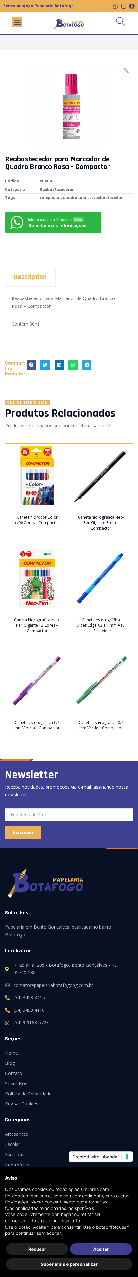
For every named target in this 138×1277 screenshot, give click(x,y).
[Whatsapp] (116, 6)
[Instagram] (124, 6)
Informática (17, 1165)
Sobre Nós (16, 1083)
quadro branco (77, 198)
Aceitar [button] (101, 1249)
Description (30, 277)
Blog (10, 1063)
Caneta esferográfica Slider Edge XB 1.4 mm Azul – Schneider (100, 625)
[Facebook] (132, 6)
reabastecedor (108, 198)
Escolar (12, 1144)
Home (11, 1053)
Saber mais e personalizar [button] (69, 1264)
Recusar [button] (37, 1249)
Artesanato (16, 1134)
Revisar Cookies (21, 1104)
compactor (50, 198)
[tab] (69, 277)
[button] (17, 22)
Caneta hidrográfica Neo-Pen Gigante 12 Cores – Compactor (37, 625)
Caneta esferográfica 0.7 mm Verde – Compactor (101, 725)
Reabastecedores (57, 189)
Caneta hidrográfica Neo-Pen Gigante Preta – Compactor (101, 523)
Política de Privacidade (28, 1094)
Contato (13, 1073)
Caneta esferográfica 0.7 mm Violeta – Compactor (37, 725)
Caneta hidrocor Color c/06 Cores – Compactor (37, 520)
